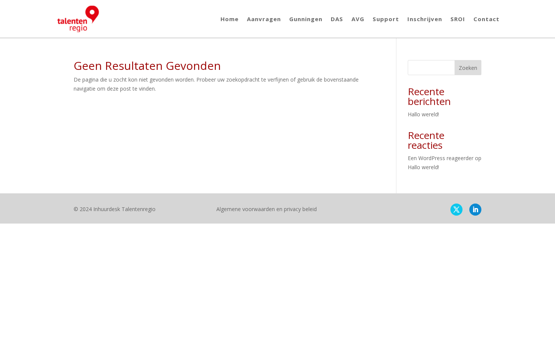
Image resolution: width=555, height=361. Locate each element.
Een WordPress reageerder (440, 158)
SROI (457, 19)
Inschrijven (424, 19)
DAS (337, 19)
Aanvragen (264, 19)
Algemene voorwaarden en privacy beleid (266, 209)
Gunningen (305, 19)
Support (386, 19)
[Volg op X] (456, 210)
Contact (486, 19)
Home (229, 19)
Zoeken (468, 67)
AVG (358, 19)
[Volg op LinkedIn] (475, 210)
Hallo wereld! (423, 114)
